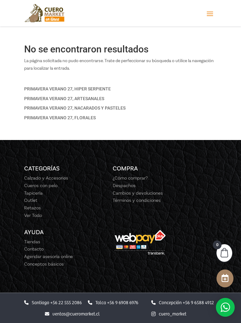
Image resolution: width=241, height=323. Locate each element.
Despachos (124, 185)
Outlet (30, 200)
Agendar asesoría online (48, 256)
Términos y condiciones (137, 200)
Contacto (34, 249)
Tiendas (32, 242)
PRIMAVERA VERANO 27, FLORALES (60, 117)
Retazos (32, 208)
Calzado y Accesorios (46, 178)
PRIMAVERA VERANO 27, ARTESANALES (64, 98)
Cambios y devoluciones (138, 193)
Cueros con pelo (40, 185)
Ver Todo (33, 215)
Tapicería (33, 193)
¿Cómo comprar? (130, 178)
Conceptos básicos (44, 264)
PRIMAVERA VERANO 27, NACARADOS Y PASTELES (75, 107)
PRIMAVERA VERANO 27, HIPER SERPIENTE (67, 88)
